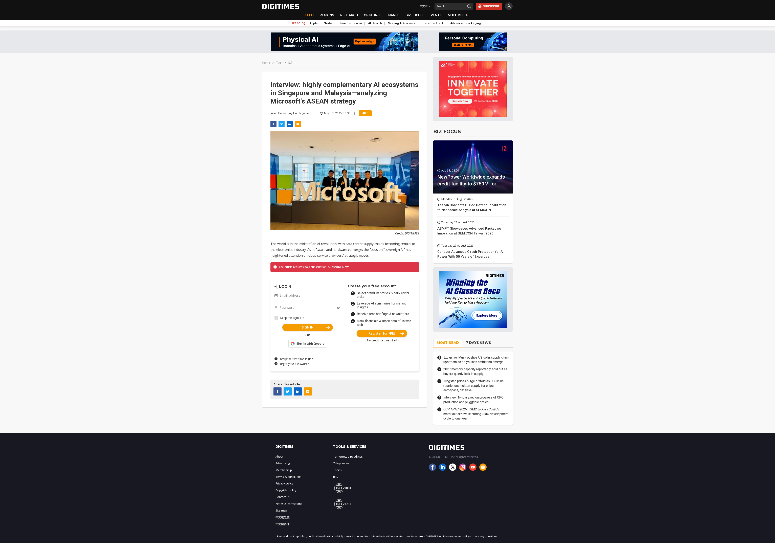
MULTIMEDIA (458, 15)
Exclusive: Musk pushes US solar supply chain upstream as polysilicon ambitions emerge (476, 360)
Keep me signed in (292, 318)
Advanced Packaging (465, 23)
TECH (309, 15)
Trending (298, 23)
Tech (279, 62)
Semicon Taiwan (350, 23)
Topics (337, 470)
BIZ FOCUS (414, 15)
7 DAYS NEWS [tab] (478, 343)
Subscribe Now (338, 267)
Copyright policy (285, 490)
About (279, 456)
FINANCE (393, 15)
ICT (290, 62)
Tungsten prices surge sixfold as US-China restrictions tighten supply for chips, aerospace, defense (473, 385)
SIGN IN (307, 327)
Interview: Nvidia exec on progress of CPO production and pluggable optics (473, 399)
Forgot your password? (294, 364)
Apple (313, 23)
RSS (335, 477)
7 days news (341, 463)
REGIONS (327, 15)
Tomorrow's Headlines (348, 456)
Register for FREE (382, 333)
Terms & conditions (288, 477)
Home (266, 62)
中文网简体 (282, 524)
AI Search (375, 23)
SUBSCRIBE (491, 6)
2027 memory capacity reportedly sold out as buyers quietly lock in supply (475, 371)
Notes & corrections (288, 504)
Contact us (282, 497)
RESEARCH (349, 15)
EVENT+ (435, 15)
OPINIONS (372, 15)
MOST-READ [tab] (448, 343)
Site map (281, 510)
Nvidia (328, 23)
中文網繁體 (282, 517)
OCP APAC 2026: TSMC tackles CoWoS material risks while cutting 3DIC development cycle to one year (475, 413)
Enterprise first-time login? (296, 359)
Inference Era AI (432, 23)
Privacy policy (284, 483)
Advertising (282, 463)
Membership (283, 470)
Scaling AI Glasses (401, 23)
